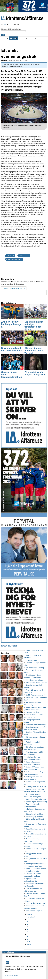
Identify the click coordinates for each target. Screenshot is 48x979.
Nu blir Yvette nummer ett (35, 695)
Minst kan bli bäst (32, 871)
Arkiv (39, 38)
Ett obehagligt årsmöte (34, 816)
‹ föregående (31, 917)
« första (29, 914)
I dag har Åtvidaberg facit (35, 903)
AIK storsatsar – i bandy (35, 668)
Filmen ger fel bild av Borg (36, 787)
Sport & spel (23, 38)
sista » (29, 944)
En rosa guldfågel (32, 712)
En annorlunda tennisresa (36, 725)
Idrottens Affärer (22, 18)
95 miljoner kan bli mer (34, 680)
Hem (4, 952)
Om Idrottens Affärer (10, 42)
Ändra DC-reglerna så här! (36, 869)
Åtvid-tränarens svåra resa (36, 799)
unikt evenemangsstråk (15, 259)
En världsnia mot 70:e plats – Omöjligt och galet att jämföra (35, 684)
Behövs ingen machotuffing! (36, 802)
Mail (5, 24)
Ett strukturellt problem (34, 814)
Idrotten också (31, 660)
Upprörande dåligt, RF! (34, 911)
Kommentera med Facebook (14, 288)
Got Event (11, 256)
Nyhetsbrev (32, 38)
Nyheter (5, 38)
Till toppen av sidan (11, 975)
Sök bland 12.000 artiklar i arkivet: (11, 29)
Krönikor (13, 38)
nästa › (29, 942)
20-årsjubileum (24, 256)
